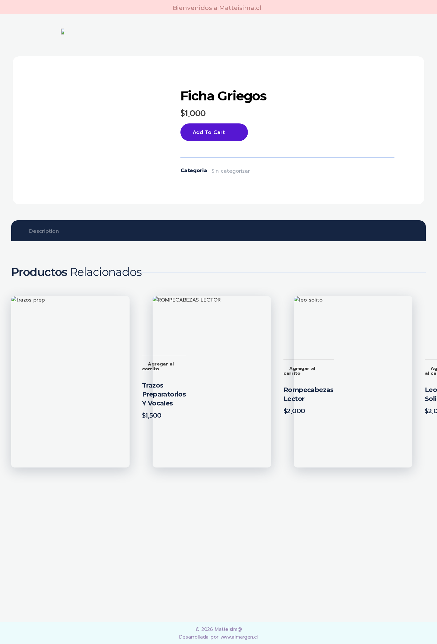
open (142, 82)
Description (44, 231)
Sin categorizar (230, 171)
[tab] (44, 231)
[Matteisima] (55, 537)
